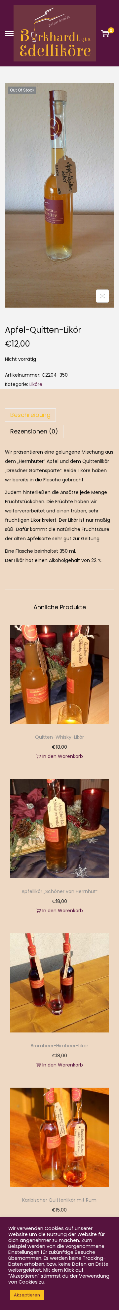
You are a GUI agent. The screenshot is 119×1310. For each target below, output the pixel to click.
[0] (105, 33)
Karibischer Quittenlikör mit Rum (59, 1200)
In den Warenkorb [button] (62, 756)
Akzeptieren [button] (27, 1295)
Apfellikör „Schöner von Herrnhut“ (59, 891)
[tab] (59, 415)
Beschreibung (30, 415)
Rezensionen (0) (34, 431)
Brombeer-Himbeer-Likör (59, 1045)
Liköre (35, 384)
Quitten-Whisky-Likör (59, 737)
